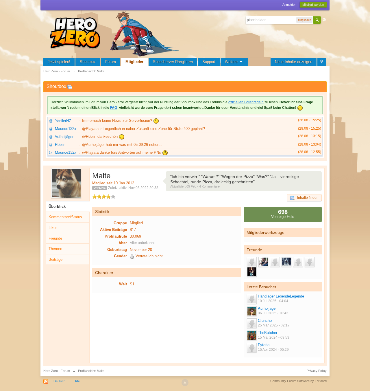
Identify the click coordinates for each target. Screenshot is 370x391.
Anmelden (289, 4)
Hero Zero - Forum (56, 370)
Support (208, 62)
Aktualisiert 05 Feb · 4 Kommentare (195, 186)
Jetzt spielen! (59, 62)
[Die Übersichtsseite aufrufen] (115, 33)
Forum (110, 62)
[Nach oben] (185, 382)
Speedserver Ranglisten (173, 62)
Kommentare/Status (65, 217)
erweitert (324, 19)
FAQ (113, 108)
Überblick (57, 206)
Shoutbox (88, 62)
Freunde (55, 238)
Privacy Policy (317, 370)
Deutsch (59, 381)
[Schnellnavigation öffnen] (321, 62)
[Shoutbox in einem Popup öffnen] (69, 86)
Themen (55, 249)
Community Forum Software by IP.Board (298, 381)
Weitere (232, 62)
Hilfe (77, 381)
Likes (53, 227)
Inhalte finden (307, 198)
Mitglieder (134, 62)
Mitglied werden (313, 4)
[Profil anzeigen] (251, 299)
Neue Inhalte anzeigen (293, 62)
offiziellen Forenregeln (246, 102)
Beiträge (55, 259)
